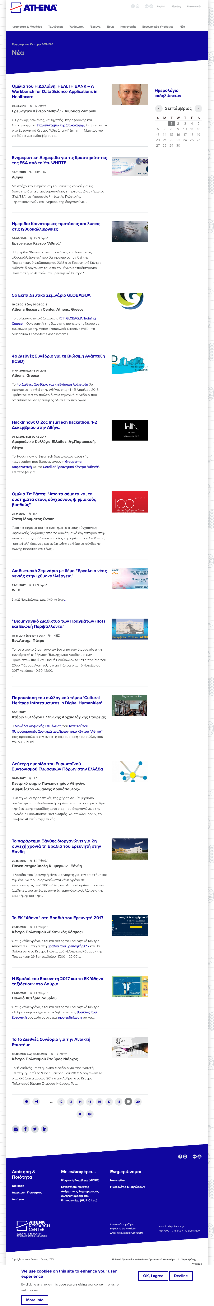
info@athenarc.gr (175, 1226)
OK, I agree (153, 1275)
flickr (147, 6)
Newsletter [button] (117, 1180)
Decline (181, 1275)
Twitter (35, 1129)
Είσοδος (176, 6)
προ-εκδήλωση (70, 1017)
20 (138, 1101)
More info (34, 1299)
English (161, 6)
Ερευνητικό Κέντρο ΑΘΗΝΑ (33, 44)
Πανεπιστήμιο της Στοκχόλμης (61, 125)
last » (90, 1114)
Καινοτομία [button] (128, 26)
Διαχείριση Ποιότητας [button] (27, 1192)
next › (80, 1114)
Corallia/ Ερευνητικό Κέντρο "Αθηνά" (71, 466)
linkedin (137, 6)
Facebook (25, 1129)
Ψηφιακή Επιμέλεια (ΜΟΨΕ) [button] (80, 1180)
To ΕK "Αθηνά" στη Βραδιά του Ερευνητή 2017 (57, 917)
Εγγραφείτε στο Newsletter (123, 1228)
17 (109, 1101)
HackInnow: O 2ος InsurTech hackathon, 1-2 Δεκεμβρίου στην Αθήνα (54, 425)
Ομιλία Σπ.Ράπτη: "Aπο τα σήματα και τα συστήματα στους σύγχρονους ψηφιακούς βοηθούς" (54, 499)
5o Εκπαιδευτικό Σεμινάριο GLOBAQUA (51, 295)
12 (60, 1101)
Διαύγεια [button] (18, 1199)
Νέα (18, 53)
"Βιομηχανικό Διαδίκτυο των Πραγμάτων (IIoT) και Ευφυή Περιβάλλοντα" (58, 624)
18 (118, 1101)
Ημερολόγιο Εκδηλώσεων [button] (127, 1187)
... (65, 599)
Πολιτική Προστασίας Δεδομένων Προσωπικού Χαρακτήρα (143, 1259)
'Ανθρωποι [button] (76, 26)
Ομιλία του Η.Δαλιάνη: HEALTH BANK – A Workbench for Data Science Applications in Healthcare (54, 91)
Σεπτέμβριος (178, 108)
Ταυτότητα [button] (55, 26)
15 (89, 1101)
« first (26, 1101)
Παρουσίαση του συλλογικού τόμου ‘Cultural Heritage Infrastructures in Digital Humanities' (57, 700)
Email (15, 1129)
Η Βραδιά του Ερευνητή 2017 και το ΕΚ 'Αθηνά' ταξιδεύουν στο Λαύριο (58, 981)
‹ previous (36, 1101)
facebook (133, 6)
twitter (142, 6)
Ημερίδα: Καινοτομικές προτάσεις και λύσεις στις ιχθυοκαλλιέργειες (56, 226)
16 (99, 1101)
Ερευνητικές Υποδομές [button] (157, 26)
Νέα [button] (182, 26)
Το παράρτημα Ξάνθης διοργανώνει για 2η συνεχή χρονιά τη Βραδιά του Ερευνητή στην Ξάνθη (56, 846)
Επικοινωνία (194, 6)
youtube (151, 6)
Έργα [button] (110, 26)
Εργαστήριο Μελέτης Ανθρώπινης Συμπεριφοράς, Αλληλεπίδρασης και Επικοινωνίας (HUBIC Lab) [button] (80, 1193)
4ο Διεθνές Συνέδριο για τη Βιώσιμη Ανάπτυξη (52, 384)
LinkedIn (44, 1129)
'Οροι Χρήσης (188, 1259)
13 (70, 1101)
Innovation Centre (33, 8)
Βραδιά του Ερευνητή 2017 (68, 945)
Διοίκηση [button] (18, 1186)
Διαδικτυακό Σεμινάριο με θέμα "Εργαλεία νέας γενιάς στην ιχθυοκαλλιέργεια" (59, 573)
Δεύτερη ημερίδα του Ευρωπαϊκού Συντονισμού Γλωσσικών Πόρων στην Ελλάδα (57, 766)
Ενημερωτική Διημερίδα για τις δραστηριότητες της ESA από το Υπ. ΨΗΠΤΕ (59, 160)
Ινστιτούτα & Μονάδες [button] (27, 26)
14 (80, 1101)
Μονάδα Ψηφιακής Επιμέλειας (38, 725)
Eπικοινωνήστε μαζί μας (122, 1224)
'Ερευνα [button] (95, 26)
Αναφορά (197, 1263)
